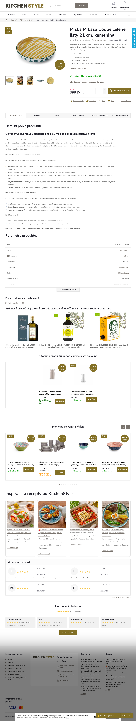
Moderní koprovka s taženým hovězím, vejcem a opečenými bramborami (113, 533)
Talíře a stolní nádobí (16, 303)
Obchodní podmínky (14, 675)
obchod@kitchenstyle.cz (67, 666)
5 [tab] (67, 484)
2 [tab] (61, 484)
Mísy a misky (124, 267)
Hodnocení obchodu (68, 606)
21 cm (126, 256)
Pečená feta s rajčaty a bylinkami (82, 530)
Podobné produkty (119, 115)
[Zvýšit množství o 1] (104, 89)
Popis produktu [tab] (16, 115)
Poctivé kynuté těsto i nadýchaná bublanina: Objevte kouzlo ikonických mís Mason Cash (90, 681)
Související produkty (98, 115)
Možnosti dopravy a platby (16, 665)
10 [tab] (76, 484)
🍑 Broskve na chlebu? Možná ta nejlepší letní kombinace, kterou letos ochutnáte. (50, 533)
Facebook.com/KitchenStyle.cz (67, 676)
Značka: (126, 101)
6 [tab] (68, 484)
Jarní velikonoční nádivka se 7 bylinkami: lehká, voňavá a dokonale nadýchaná (115, 685)
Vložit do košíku (121, 91)
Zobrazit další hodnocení (120, 597)
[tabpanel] (52, 385)
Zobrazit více (68, 633)
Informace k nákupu (14, 669)
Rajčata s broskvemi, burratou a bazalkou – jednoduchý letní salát (116, 661)
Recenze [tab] (37, 115)
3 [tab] (63, 484)
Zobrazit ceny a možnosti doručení (89, 82)
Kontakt (10, 662)
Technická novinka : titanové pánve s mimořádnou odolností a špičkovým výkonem (91, 688)
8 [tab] (72, 484)
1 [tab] (59, 484)
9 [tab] (74, 484)
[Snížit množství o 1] (104, 92)
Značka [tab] (78, 115)
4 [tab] (65, 484)
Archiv (83, 694)
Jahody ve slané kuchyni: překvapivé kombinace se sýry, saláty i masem (90, 666)
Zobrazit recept (12, 548)
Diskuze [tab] (57, 115)
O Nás (10, 659)
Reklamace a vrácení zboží (16, 672)
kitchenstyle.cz (65, 680)
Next (128, 427)
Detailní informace (77, 68)
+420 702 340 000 (66, 671)
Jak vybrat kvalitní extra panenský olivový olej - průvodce (91, 660)
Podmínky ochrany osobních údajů (17, 679)
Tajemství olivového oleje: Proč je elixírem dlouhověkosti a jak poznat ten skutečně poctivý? (91, 673)
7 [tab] (70, 484)
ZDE (67, 718)
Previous (123, 427)
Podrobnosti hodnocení (99, 40)
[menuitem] (11, 15)
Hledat (82, 6)
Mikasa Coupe (123, 273)
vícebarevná (124, 250)
